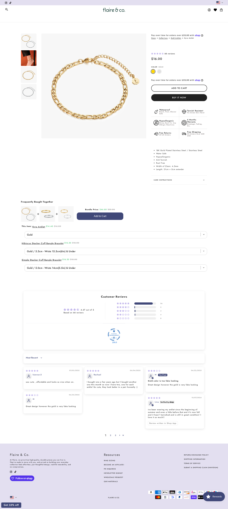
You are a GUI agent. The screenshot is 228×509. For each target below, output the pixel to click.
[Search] (6, 9)
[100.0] (114, 334)
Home (153, 38)
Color (157, 67)
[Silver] (159, 71)
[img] (32, 370)
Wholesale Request (113, 477)
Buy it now (179, 97)
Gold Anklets (176, 38)
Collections (163, 38)
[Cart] (221, 10)
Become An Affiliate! (114, 465)
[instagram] (6, 2)
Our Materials (111, 481)
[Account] (209, 10)
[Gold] (153, 71)
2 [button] (110, 435)
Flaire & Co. (114, 497)
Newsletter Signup (113, 473)
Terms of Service (192, 463)
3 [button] (115, 435)
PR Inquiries (110, 469)
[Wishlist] (215, 10)
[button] (158, 53)
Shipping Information (194, 459)
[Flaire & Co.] (114, 10)
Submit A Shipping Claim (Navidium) (201, 467)
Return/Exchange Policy (196, 455)
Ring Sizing (109, 460)
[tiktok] (10, 2)
